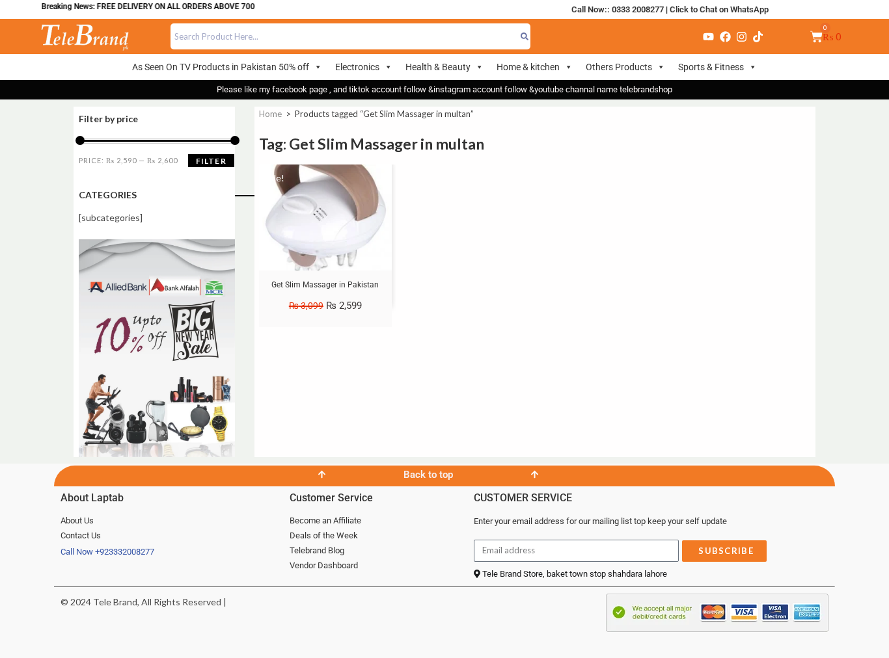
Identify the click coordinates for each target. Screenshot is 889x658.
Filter (211, 161)
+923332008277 (124, 552)
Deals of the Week (324, 535)
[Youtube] (708, 36)
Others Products (619, 67)
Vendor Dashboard (324, 565)
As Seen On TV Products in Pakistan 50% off (220, 67)
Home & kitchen (528, 67)
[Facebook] (725, 36)
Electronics (357, 67)
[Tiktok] (758, 36)
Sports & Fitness (711, 67)
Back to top (428, 474)
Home (270, 114)
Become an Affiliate (325, 520)
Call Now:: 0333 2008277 (617, 9)
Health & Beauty (438, 67)
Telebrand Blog (317, 550)
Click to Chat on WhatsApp (719, 9)
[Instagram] (741, 36)
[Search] (524, 36)
